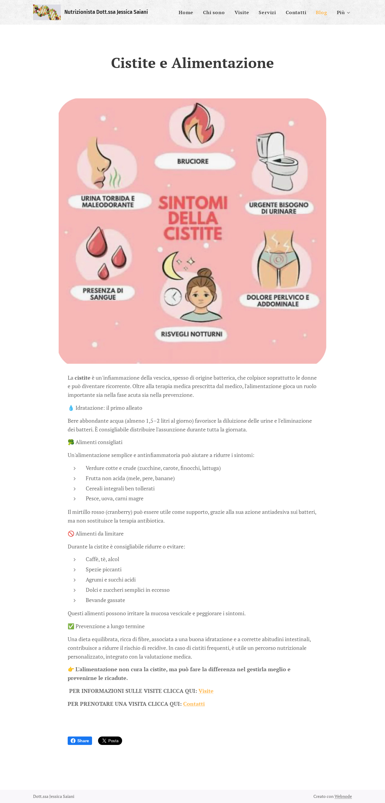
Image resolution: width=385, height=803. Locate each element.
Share (83, 740)
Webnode (343, 796)
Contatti (194, 703)
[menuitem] (187, 12)
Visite (206, 690)
